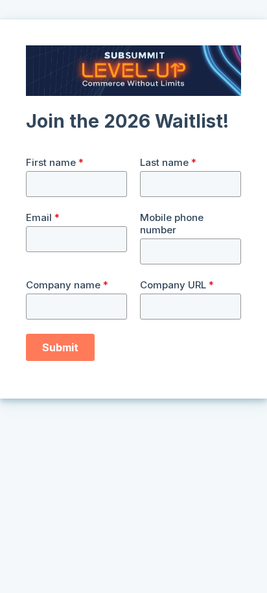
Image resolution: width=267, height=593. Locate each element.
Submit (60, 347)
